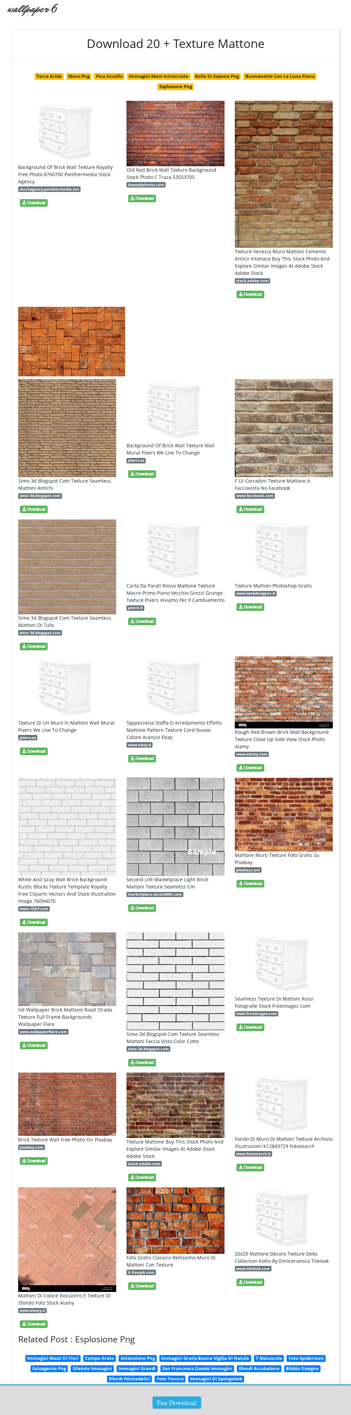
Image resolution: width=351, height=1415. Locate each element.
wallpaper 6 (31, 9)
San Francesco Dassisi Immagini (197, 1368)
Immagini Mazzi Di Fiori (52, 1358)
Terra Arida (49, 76)
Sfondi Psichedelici (129, 1379)
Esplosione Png (175, 86)
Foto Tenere (170, 1379)
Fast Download (176, 1402)
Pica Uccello (109, 76)
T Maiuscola (269, 1358)
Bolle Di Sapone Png (217, 76)
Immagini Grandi (137, 1368)
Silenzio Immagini (92, 1368)
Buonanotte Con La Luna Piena (280, 76)
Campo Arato (99, 1358)
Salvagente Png (49, 1368)
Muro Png (78, 76)
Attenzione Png (138, 1358)
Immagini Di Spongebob (216, 1379)
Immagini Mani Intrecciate (159, 76)
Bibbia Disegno (302, 1368)
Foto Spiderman (306, 1358)
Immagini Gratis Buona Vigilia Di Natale (205, 1358)
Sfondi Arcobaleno (259, 1368)
